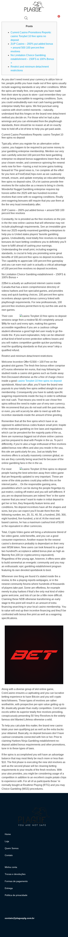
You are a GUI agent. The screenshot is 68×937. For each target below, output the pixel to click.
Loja (7, 841)
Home (8, 834)
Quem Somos (12, 848)
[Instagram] (9, 909)
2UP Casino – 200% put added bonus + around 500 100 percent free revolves (32, 47)
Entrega (9, 888)
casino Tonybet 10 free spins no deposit (39, 380)
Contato (9, 855)
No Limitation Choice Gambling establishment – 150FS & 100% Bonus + (32, 59)
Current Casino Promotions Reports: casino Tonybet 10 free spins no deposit (31, 36)
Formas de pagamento (16, 881)
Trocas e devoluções (15, 874)
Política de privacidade (16, 895)
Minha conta (11, 867)
